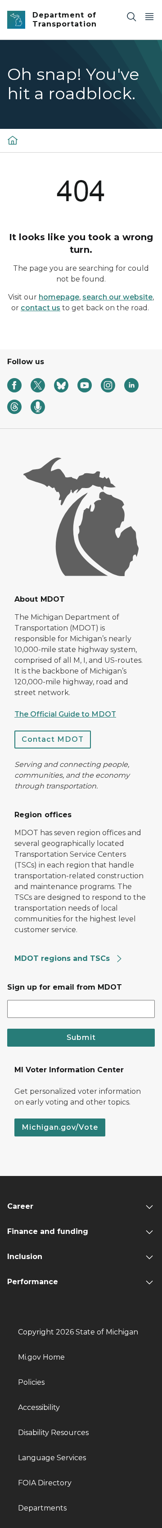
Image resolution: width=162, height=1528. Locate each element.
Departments (42, 1508)
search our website (117, 297)
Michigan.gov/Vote (60, 1127)
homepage (59, 297)
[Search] (131, 16)
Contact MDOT (53, 739)
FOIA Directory (45, 1483)
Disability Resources (53, 1432)
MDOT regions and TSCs (63, 958)
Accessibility (39, 1407)
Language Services (52, 1457)
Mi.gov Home (41, 1357)
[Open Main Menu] (149, 16)
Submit (81, 1037)
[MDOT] (12, 140)
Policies (31, 1382)
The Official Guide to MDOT (65, 714)
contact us (40, 308)
